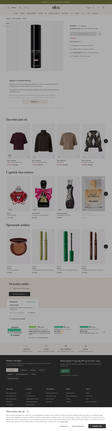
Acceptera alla (97, 426)
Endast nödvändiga (78, 426)
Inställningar (64, 426)
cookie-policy (63, 421)
